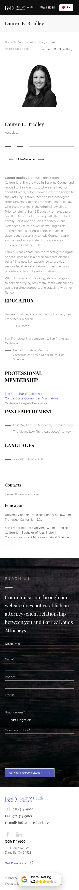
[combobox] (66, 7)
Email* (9, 695)
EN (68, 7)
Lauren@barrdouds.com (22, 494)
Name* (9, 659)
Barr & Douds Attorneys (26, 42)
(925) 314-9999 (22, 809)
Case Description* (17, 730)
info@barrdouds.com (35, 822)
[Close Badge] (60, 874)
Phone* (10, 677)
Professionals (17, 49)
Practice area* (15, 712)
